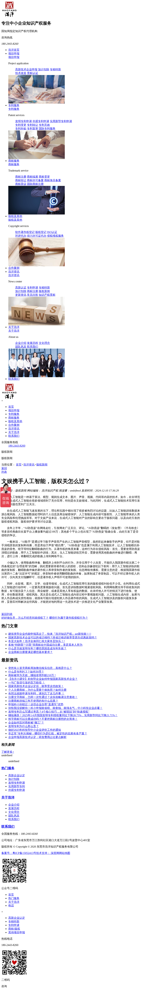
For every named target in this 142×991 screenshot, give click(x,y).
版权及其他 (15, 216)
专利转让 (32, 124)
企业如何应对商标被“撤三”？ (26, 722)
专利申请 (32, 287)
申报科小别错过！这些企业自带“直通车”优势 (35, 704)
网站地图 (64, 853)
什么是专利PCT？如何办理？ (26, 671)
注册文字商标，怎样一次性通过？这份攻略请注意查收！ (43, 697)
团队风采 (20, 346)
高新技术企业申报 (26, 69)
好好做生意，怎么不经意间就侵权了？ (24, 617)
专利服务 (13, 105)
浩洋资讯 (13, 271)
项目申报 (13, 53)
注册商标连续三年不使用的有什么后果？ (33, 700)
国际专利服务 (47, 128)
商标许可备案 (35, 180)
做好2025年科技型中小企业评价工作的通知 (34, 729)
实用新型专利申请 (61, 121)
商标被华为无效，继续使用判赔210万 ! (32, 675)
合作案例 (13, 267)
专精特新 (55, 69)
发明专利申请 (23, 121)
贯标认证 (32, 73)
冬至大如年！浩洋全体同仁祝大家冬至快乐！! (36, 641)
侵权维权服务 (55, 235)
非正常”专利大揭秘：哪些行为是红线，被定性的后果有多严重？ (47, 733)
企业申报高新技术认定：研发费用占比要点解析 (37, 737)
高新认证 (20, 287)
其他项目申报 (16, 932)
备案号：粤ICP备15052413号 (18, 853)
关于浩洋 (13, 327)
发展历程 (32, 342)
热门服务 (8, 768)
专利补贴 (20, 128)
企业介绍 (20, 342)
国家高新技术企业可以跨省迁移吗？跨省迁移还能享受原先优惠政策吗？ (52, 637)
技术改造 (20, 73)
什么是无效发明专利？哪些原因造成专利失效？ (37, 648)
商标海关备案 (52, 180)
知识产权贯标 (47, 294)
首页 (11, 406)
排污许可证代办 (36, 235)
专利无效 (44, 124)
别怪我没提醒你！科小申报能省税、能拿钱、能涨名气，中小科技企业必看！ (55, 708)
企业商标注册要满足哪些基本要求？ (30, 652)
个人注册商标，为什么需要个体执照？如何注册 (37, 689)
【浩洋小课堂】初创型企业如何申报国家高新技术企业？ (43, 678)
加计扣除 (43, 69)
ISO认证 (52, 232)
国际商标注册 (35, 183)
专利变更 (20, 124)
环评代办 (20, 235)
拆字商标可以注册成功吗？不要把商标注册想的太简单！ (43, 718)
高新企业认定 (16, 775)
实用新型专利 (16, 786)
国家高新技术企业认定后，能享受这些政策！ (36, 686)
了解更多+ (7, 751)
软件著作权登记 (25, 232)
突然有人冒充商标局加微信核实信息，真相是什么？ (40, 667)
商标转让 (20, 180)
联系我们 (32, 346)
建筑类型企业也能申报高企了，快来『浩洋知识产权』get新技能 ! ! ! (49, 633)
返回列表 (6, 614)
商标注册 (20, 176)
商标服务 (13, 160)
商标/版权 (14, 928)
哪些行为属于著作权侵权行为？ (68, 617)
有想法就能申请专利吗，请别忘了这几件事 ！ (36, 693)
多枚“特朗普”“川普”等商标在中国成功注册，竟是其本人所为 (45, 644)
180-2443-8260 (16, 445)
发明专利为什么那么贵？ (23, 726)
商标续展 (32, 176)
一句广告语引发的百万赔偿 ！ (26, 682)
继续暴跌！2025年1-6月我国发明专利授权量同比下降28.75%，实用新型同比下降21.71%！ (63, 715)
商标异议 (20, 183)
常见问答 (32, 294)
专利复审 (32, 128)
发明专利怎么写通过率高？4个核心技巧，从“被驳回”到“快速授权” (48, 711)
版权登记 (40, 232)
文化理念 (44, 342)
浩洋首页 (13, 49)
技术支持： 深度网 (47, 853)
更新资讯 (20, 294)
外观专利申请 (41, 121)
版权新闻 (44, 291)
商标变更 (44, 176)
